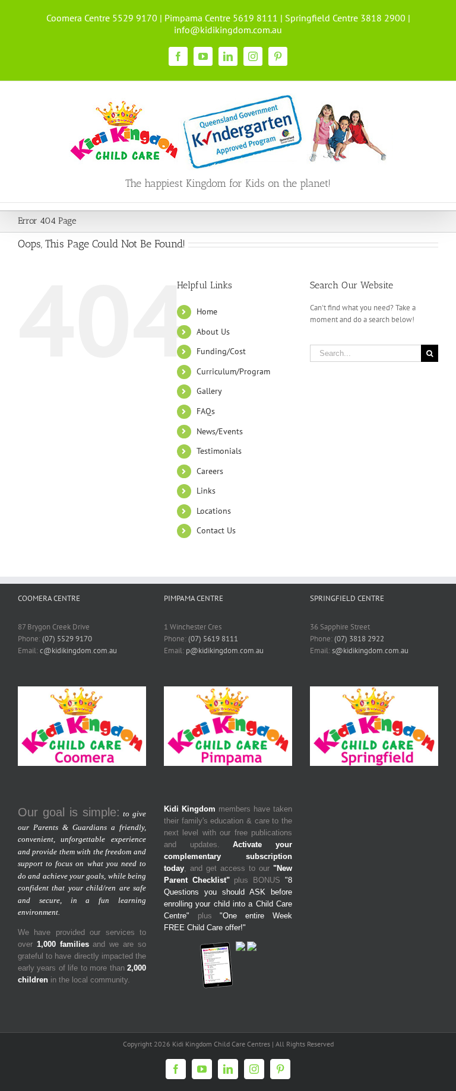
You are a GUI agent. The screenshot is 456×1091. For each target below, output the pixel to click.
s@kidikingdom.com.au (370, 650)
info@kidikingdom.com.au (228, 30)
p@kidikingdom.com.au (225, 650)
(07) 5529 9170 (67, 639)
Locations (214, 510)
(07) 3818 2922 (359, 639)
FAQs (206, 411)
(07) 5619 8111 (213, 639)
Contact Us (216, 530)
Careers (210, 471)
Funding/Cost (221, 351)
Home (207, 311)
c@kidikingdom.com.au (78, 650)
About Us (213, 331)
